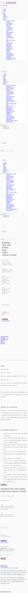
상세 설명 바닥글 (4, 339)
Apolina (8, 22)
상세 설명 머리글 (4, 336)
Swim (4, 14)
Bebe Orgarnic (9, 24)
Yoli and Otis (9, 59)
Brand (4, 19)
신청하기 (3, 558)
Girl (4, 11)
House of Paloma (10, 37)
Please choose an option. (7, 506)
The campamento (10, 54)
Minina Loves (9, 45)
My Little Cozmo (9, 47)
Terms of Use (4, 565)
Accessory (5, 17)
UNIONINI (8, 56)
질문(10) (3, 342)
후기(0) (2, 340)
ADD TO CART (4, 542)
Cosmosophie (9, 27)
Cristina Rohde (9, 29)
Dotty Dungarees (10, 32)
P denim (8, 51)
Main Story (8, 44)
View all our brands (10, 20)
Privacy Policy (4, 566)
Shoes (4, 15)
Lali (7, 38)
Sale (4, 18)
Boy (4, 13)
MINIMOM (8, 46)
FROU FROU (8, 36)
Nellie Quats (8, 49)
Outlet (4, 9)
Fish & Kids (8, 33)
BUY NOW (3, 484)
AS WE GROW (9, 23)
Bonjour (8, 26)
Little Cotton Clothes (10, 40)
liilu (7, 41)
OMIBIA (8, 50)
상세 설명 (3, 337)
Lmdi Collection (9, 42)
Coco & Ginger (9, 28)
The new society (9, 55)
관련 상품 (3, 343)
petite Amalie (9, 53)
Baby (4, 10)
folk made (8, 35)
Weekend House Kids (10, 58)
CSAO (7, 31)
